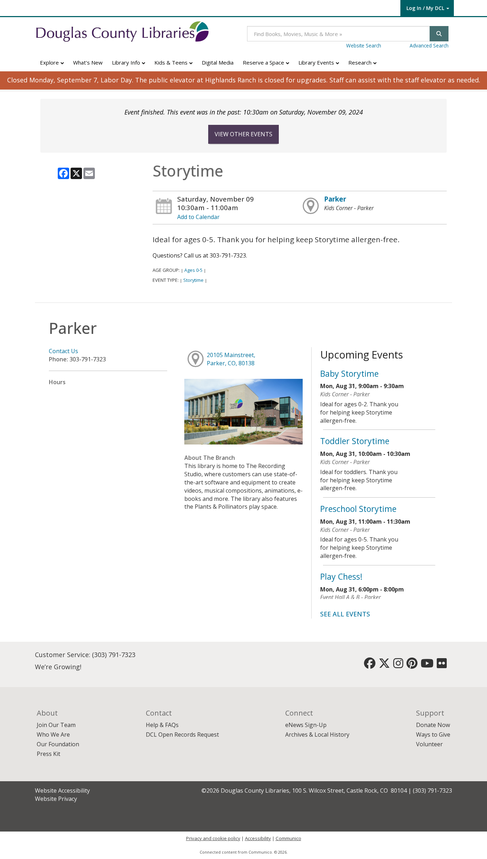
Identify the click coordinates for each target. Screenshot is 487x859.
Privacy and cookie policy (213, 838)
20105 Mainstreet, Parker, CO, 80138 (231, 359)
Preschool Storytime (358, 508)
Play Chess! (341, 576)
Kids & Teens (171, 62)
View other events (243, 134)
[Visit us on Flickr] (442, 665)
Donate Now (433, 725)
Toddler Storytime (354, 441)
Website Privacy (56, 799)
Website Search (363, 45)
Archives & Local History (317, 734)
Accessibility (258, 838)
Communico (288, 838)
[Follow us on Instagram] (398, 665)
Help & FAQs (162, 725)
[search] (439, 33)
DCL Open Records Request (182, 734)
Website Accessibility (62, 790)
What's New (88, 62)
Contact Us (63, 351)
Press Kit (48, 754)
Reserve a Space (264, 62)
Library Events (316, 62)
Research (360, 62)
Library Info (127, 62)
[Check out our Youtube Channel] (427, 665)
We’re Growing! (58, 666)
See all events (345, 614)
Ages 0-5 (193, 270)
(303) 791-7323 (113, 654)
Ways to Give (433, 734)
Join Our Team (56, 725)
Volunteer (429, 744)
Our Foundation (58, 744)
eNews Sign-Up (306, 725)
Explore (50, 62)
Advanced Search (429, 45)
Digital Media (218, 62)
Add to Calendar (198, 217)
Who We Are (53, 734)
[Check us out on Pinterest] (411, 665)
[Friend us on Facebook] (369, 665)
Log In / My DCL (425, 8)
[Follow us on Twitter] (384, 665)
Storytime (193, 280)
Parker (335, 198)
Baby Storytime (349, 373)
